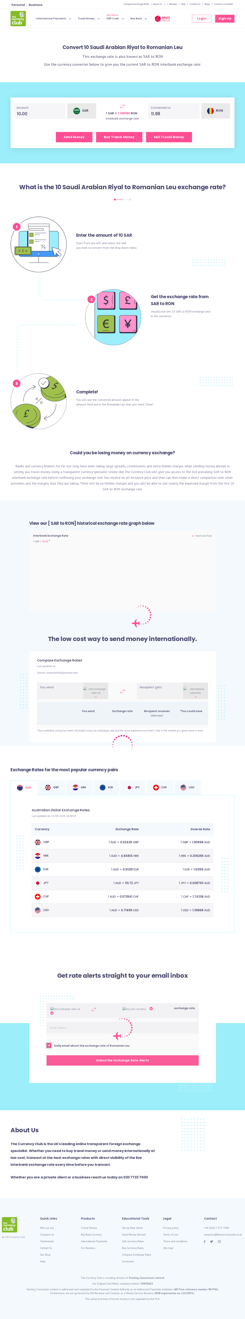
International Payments (51, 18)
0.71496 (126, 910)
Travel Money (86, 18)
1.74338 (198, 897)
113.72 (129, 883)
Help (183, 4)
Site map (168, 1248)
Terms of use (170, 1234)
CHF (164, 787)
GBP (56, 787)
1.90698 (197, 842)
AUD (28, 787)
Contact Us (195, 4)
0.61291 (128, 869)
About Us (157, 4)
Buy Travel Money (119, 137)
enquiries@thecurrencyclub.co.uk (223, 1234)
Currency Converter (223, 4)
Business (35, 5)
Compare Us (47, 1234)
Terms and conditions (175, 1241)
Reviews (173, 4)
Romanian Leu (154, 187)
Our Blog (45, 1254)
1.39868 (197, 910)
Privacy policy (171, 1228)
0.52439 (126, 842)
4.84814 (127, 856)
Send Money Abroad (133, 1234)
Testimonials (47, 1241)
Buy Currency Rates (133, 1248)
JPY (137, 787)
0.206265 (196, 856)
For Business (88, 1248)
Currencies (128, 1261)
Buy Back (136, 18)
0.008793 (196, 883)
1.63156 (198, 869)
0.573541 (126, 897)
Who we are (47, 1228)
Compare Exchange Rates (136, 4)
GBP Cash (112, 18)
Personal (18, 5)
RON (159, 56)
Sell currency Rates (133, 1241)
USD (191, 787)
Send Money (74, 137)
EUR (110, 787)
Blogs (207, 4)
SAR (146, 56)
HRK (83, 787)
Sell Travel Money (169, 137)
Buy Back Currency (91, 1234)
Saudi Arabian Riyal (92, 187)
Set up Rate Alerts (132, 1228)
